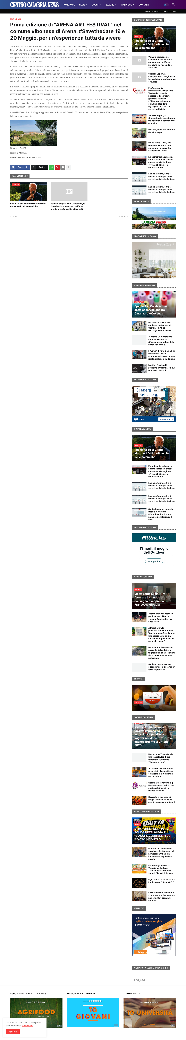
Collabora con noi (169, 11)
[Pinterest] (57, 167)
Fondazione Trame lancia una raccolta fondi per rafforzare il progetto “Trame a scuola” (160, 758)
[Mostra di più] (68, 167)
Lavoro (110, 4)
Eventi (95, 4)
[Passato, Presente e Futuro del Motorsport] (139, 133)
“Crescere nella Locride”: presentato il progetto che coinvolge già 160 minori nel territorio (161, 772)
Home (147, 11)
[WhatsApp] (51, 167)
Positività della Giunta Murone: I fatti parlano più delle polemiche (28, 204)
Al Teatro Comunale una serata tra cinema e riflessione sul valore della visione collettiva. (161, 340)
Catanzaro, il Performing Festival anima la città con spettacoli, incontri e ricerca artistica (161, 786)
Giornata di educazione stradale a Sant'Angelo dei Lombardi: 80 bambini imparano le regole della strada (161, 853)
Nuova (15, 216)
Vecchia (122, 216)
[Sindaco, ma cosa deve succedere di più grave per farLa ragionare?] (139, 667)
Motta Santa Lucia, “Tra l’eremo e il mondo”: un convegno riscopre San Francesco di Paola (159, 146)
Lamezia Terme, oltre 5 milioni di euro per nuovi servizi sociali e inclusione (161, 176)
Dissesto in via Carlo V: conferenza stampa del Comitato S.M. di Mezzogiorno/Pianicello (160, 326)
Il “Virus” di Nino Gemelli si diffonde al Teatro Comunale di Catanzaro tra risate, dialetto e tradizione (161, 355)
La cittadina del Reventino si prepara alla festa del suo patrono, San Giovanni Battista (161, 896)
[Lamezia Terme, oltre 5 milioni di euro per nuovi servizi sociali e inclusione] (139, 177)
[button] (166, 4)
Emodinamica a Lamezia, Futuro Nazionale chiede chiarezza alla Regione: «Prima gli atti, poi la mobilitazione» (160, 162)
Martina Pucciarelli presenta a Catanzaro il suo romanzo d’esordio (162, 368)
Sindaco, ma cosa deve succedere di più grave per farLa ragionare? (161, 667)
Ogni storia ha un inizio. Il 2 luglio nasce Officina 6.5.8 (161, 880)
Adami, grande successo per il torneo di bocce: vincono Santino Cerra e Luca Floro (160, 617)
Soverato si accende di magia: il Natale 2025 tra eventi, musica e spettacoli (161, 799)
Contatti (144, 4)
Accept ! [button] (13, 1031)
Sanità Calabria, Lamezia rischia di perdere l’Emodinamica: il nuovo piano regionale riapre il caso (160, 514)
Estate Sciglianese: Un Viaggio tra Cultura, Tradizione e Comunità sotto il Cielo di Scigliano (160, 869)
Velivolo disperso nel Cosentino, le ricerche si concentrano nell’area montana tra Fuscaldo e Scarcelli (68, 206)
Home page (15, 19)
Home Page (69, 4)
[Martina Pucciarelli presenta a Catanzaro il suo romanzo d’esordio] (139, 368)
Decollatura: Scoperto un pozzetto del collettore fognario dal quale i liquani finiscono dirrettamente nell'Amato (161, 652)
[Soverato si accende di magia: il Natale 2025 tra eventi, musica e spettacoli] (139, 800)
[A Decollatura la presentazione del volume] (139, 631)
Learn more (27, 1025)
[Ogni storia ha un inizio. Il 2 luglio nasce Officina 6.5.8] (139, 883)
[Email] (62, 167)
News (82, 4)
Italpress (126, 4)
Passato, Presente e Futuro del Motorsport (161, 130)
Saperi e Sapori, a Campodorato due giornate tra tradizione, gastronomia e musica (162, 77)
